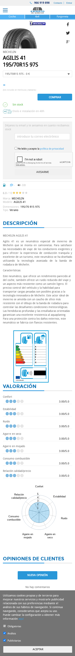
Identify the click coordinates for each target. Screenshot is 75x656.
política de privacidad (52, 148)
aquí (21, 618)
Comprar (55, 97)
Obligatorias (14, 626)
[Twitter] (69, 32)
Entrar (69, 3)
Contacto (58, 3)
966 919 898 (41, 2)
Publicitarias (14, 640)
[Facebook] (69, 24)
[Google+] (69, 41)
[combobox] (37, 74)
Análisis (12, 633)
